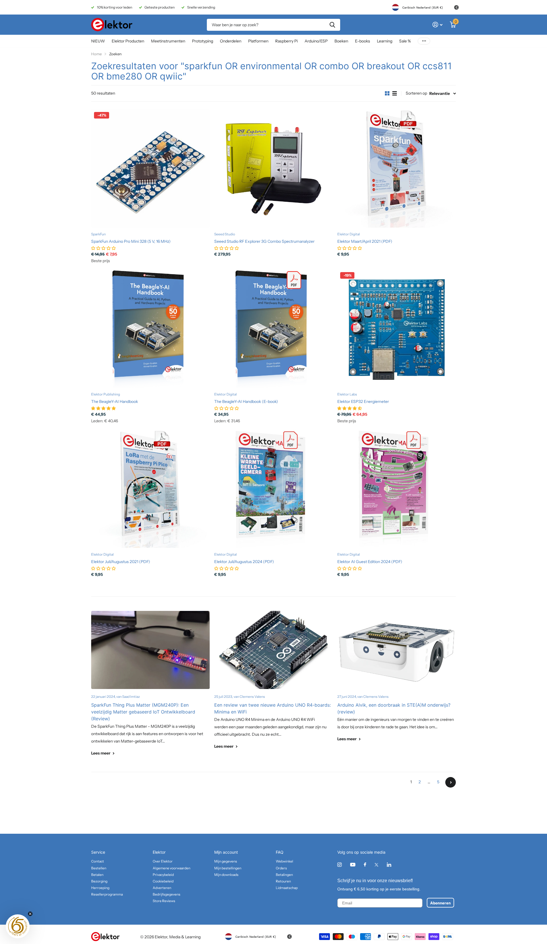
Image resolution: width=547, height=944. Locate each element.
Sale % (405, 41)
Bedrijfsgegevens (166, 894)
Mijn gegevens (225, 861)
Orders (281, 868)
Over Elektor (163, 861)
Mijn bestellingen (227, 868)
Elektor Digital (348, 234)
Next (450, 782)
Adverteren (162, 888)
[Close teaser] (30, 914)
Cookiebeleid (163, 881)
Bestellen (98, 868)
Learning (384, 41)
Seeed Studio (224, 234)
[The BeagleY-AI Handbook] (150, 328)
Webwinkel (284, 861)
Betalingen (284, 874)
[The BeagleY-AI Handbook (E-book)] (273, 328)
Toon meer (424, 41)
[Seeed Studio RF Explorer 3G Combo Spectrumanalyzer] (273, 168)
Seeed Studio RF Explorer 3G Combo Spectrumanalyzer (264, 241)
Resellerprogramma (107, 894)
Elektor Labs (347, 394)
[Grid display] (387, 93)
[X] (376, 864)
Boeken (341, 41)
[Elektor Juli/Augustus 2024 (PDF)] (273, 488)
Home (96, 54)
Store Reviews (164, 901)
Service (98, 852)
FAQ (279, 852)
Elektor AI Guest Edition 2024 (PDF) (369, 561)
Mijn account (226, 852)
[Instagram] (339, 865)
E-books (362, 41)
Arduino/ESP (316, 41)
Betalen (97, 874)
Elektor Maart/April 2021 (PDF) (364, 241)
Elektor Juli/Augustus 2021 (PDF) (120, 561)
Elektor (159, 852)
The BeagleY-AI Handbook (114, 401)
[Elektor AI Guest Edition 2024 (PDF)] (396, 488)
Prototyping (202, 41)
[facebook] (365, 865)
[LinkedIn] (389, 865)
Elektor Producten (128, 41)
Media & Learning (185, 936)
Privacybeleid (163, 874)
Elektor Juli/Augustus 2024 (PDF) (244, 561)
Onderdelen (230, 41)
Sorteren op (416, 93)
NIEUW (98, 41)
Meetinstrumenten (168, 41)
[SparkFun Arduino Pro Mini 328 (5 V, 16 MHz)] (150, 168)
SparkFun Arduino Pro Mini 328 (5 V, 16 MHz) (131, 241)
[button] (18, 926)
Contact (97, 861)
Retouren (283, 881)
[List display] (394, 93)
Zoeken (332, 25)
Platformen (258, 41)
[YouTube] (352, 865)
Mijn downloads (226, 874)
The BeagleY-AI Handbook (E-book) (246, 401)
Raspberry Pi (286, 41)
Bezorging (99, 881)
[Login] (437, 24)
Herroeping (100, 888)
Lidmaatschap (287, 888)
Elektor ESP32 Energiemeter (363, 401)
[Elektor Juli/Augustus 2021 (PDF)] (150, 488)
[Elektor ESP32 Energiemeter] (396, 328)
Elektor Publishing (105, 394)
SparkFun (98, 234)
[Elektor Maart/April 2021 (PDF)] (396, 168)
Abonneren (440, 903)
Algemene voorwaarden (171, 868)
